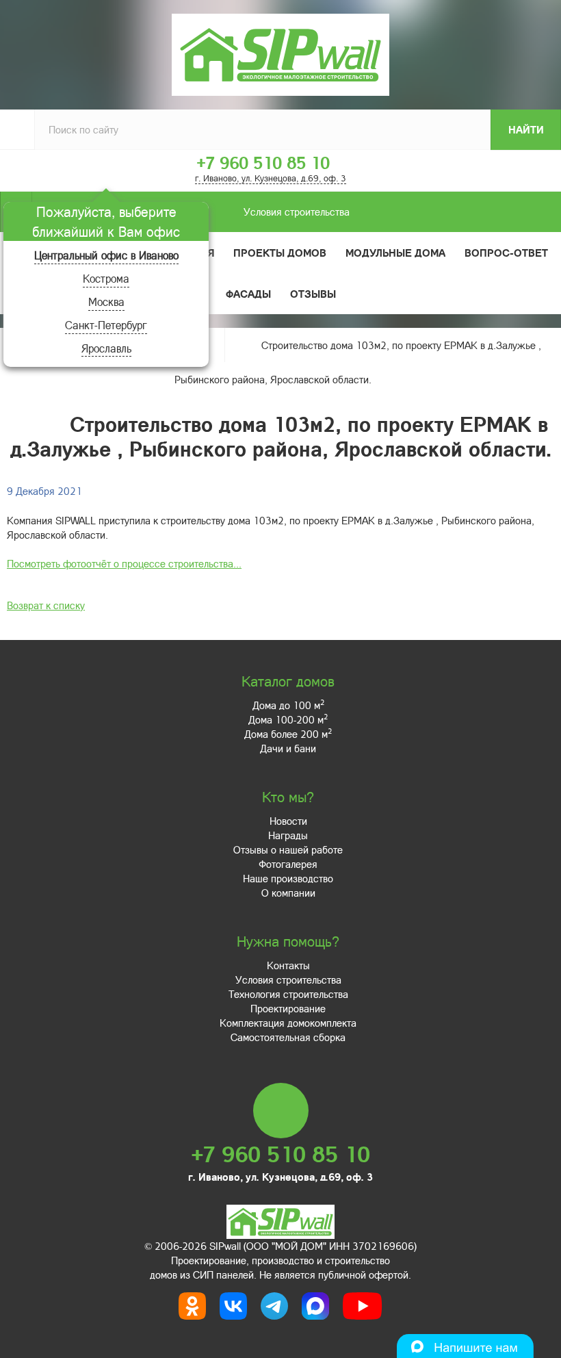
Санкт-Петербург (106, 324)
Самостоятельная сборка (288, 1037)
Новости (288, 821)
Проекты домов (279, 252)
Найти (526, 129)
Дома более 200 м (288, 734)
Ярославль (106, 348)
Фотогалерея (288, 864)
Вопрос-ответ (506, 252)
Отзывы (313, 293)
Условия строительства (297, 211)
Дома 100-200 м (288, 719)
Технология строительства (288, 994)
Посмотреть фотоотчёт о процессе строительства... (124, 563)
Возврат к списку (46, 605)
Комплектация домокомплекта (288, 1022)
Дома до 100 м (288, 705)
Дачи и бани (288, 748)
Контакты (288, 965)
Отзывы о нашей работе (288, 849)
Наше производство (288, 878)
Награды (288, 835)
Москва (106, 301)
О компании (288, 892)
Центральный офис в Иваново (106, 254)
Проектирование (288, 1008)
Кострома (106, 278)
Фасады (248, 293)
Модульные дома (395, 252)
